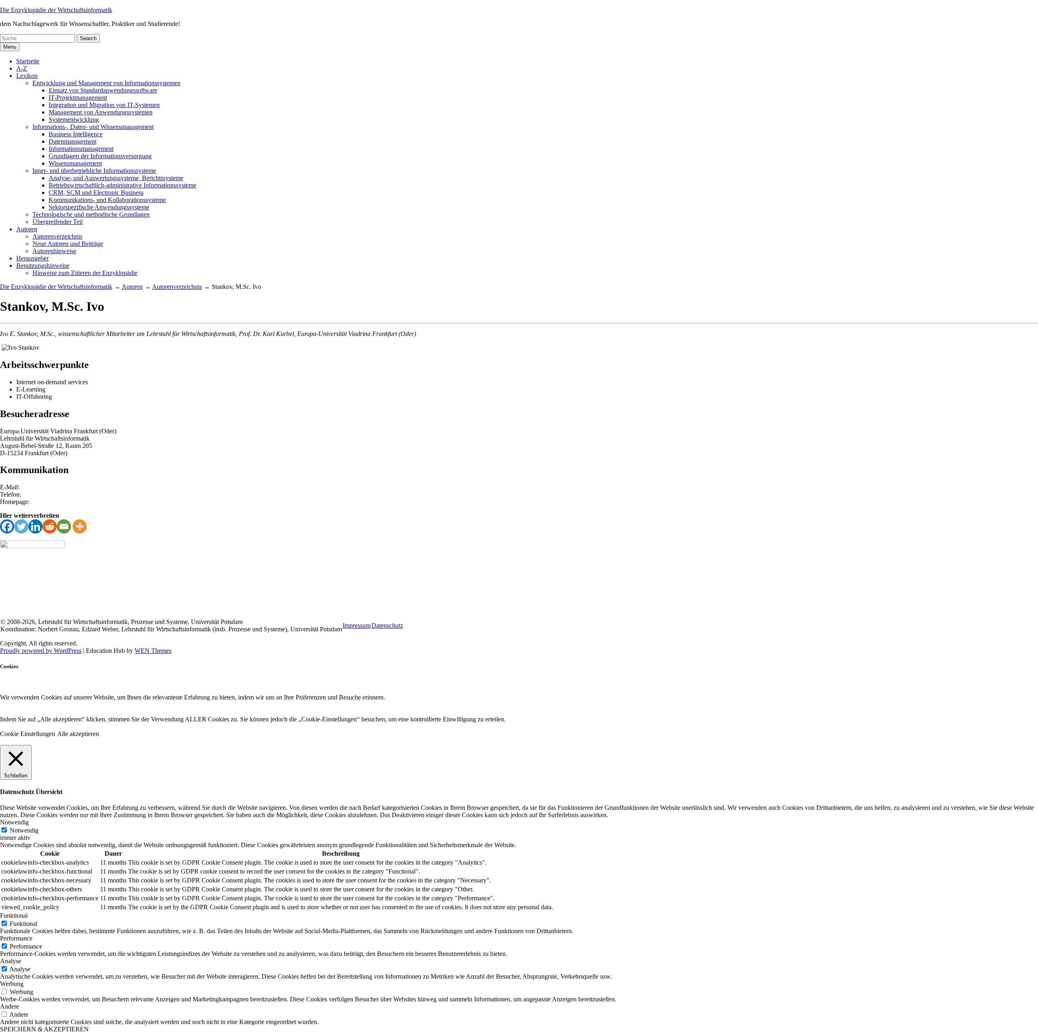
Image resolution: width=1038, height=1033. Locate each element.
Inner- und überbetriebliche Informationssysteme (94, 170)
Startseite (27, 61)
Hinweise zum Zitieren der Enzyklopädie (84, 272)
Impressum (357, 625)
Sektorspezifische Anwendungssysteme (99, 207)
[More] (79, 526)
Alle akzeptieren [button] (78, 733)
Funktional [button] (14, 915)
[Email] (64, 526)
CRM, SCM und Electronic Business (96, 192)
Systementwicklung (74, 119)
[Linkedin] (35, 526)
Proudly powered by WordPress (40, 650)
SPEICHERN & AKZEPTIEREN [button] (44, 1029)
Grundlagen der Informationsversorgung (100, 156)
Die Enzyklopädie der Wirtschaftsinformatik (56, 9)
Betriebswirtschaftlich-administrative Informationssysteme (122, 185)
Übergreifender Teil (57, 221)
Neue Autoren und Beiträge (67, 243)
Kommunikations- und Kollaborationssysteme (107, 199)
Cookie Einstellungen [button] (27, 733)
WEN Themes (153, 650)
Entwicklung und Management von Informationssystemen (106, 83)
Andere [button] (9, 1006)
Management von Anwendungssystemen (100, 112)
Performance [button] (16, 938)
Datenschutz (387, 625)
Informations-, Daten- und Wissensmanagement (93, 126)
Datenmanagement (73, 141)
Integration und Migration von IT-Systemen (104, 104)
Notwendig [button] (14, 822)
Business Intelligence (76, 134)
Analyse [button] (10, 961)
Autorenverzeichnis (57, 236)
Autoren (26, 229)
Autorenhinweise (54, 250)
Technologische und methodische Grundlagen (91, 214)
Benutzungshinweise (42, 265)
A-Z (21, 68)
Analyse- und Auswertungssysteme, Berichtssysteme (116, 177)
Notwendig (24, 830)
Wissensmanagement (75, 163)
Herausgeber (32, 258)
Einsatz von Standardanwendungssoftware (103, 90)
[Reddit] (50, 526)
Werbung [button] (12, 983)
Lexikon (27, 75)
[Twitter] (21, 526)
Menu (9, 47)
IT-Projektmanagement (78, 97)
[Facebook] (7, 526)
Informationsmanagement (81, 148)
